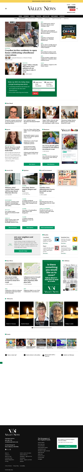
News (20, 16)
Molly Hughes (29, 74)
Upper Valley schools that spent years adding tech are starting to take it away (30, 68)
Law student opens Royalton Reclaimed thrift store (32, 121)
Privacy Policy (16, 465)
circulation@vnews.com (11, 442)
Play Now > (45, 243)
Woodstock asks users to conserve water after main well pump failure (46, 211)
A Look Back (22, 18)
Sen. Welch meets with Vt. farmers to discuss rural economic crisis (48, 25)
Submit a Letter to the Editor (25, 453)
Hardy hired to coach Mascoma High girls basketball (12, 148)
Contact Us (7, 454)
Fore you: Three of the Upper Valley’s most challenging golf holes (32, 131)
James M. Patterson (17, 57)
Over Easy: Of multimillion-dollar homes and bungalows (29, 211)
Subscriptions (22, 458)
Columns (24, 185)
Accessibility (22, 465)
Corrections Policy (8, 458)
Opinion (26, 16)
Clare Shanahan (28, 284)
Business (44, 154)
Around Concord (41, 455)
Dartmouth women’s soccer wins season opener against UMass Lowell (31, 136)
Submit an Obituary (69, 355)
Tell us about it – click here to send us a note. (51, 279)
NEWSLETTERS (72, 7)
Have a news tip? (12, 355)
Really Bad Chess (65, 237)
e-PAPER (73, 4)
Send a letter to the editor (33, 355)
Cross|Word (46, 237)
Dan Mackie (26, 193)
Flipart (44, 246)
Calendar (39, 18)
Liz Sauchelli (9, 194)
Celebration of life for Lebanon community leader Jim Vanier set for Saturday (13, 292)
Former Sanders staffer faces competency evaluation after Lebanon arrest (49, 59)
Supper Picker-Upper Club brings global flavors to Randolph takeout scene (12, 221)
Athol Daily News (41, 444)
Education (7, 48)
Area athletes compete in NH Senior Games (49, 65)
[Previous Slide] (6, 313)
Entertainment (8, 200)
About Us (7, 453)
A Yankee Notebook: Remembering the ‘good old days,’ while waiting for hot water (29, 202)
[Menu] (6, 9)
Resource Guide (31, 18)
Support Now (67, 446)
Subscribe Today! (23, 251)
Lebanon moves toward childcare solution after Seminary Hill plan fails (32, 279)
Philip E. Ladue (69, 323)
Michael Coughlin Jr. (10, 160)
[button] (31, 88)
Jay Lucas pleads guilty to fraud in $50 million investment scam (50, 147)
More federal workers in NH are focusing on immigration (48, 52)
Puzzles (62, 16)
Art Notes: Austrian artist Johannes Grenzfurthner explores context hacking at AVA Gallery (12, 203)
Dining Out (7, 218)
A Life (15, 18)
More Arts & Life (13, 227)
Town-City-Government (44, 208)
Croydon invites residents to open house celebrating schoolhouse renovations (21, 52)
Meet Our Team (8, 456)
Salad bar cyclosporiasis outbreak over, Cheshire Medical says (47, 39)
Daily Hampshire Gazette (43, 447)
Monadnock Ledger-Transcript (44, 450)
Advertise (66, 18)
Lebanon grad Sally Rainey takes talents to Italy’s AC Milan (31, 154)
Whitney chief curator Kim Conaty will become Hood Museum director (12, 190)
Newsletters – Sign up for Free (26, 456)
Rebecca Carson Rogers (40, 323)
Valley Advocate (41, 452)
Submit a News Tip (23, 454)
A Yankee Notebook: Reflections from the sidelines (27, 220)
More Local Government (47, 227)
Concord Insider (41, 457)
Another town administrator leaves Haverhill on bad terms (47, 190)
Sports (32, 16)
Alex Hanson (46, 151)
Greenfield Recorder (42, 449)
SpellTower (64, 246)
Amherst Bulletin (41, 442)
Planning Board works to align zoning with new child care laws (47, 203)
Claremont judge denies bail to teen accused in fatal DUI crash (68, 121)
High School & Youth (10, 145)
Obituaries (54, 16)
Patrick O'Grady (28, 57)
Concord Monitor (41, 445)
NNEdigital (40, 459)
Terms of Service (8, 465)
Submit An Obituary (57, 18)
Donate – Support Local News (26, 459)
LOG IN (68, 4)
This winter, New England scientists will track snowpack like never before (49, 32)
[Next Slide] (76, 313)
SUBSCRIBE (72, 9)
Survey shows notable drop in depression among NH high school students (49, 46)
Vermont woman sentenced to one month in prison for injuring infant (13, 121)
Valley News (40, 454)
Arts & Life (46, 16)
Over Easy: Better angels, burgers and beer (29, 189)
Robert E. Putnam (11, 323)
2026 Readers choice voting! (41, 1)
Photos (38, 16)
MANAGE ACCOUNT (71, 12)
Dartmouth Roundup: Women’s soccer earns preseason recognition (30, 148)
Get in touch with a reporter (50, 355)
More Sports (32, 164)
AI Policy (6, 461)
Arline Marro (54, 323)
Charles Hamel (25, 323)
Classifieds (47, 18)
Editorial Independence (9, 459)
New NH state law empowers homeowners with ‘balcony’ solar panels (50, 157)
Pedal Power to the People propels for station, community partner (31, 142)
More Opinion (30, 227)
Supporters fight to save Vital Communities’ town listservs (32, 291)
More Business (50, 164)
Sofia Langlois (44, 194)
